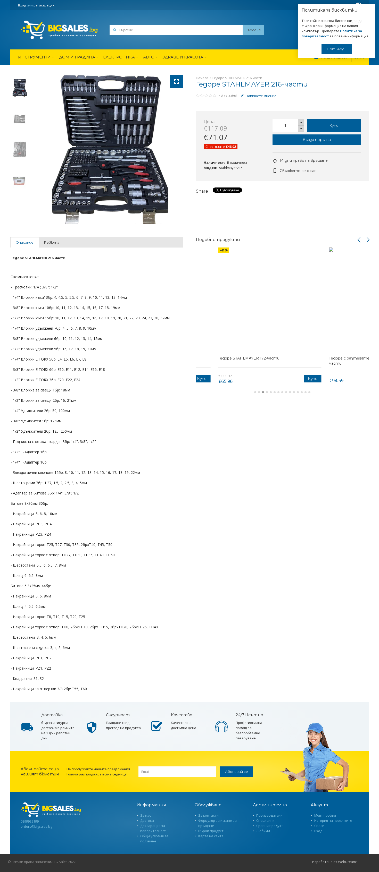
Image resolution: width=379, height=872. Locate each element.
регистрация (44, 5)
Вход (22, 5)
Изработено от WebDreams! (335, 861)
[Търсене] (253, 30)
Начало (202, 77)
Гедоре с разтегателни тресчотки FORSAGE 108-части (319, 361)
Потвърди (337, 49)
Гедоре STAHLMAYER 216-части (237, 77)
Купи (334, 125)
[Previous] (359, 239)
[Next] (367, 239)
